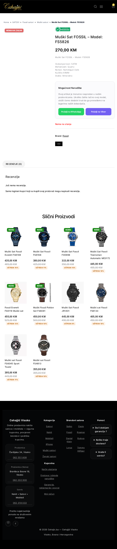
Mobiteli (49, 438)
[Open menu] (101, 6)
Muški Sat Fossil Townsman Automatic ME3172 (100, 254)
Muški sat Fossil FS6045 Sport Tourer (13, 363)
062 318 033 (20, 503)
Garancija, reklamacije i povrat (49, 486)
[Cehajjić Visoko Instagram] (8, 523)
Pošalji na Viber (98, 111)
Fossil (66, 136)
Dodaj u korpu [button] (15, 276)
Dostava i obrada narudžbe (49, 477)
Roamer (81, 432)
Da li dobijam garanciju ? (102, 429)
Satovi (49, 426)
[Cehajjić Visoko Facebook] (15, 523)
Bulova (80, 438)
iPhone (49, 444)
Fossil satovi (28, 22)
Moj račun (49, 494)
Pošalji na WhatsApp (71, 111)
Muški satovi (42, 22)
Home (6, 22)
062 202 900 (20, 480)
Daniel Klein (69, 440)
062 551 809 (20, 457)
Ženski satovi (49, 456)
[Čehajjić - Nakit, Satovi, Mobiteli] (13, 6)
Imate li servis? (101, 454)
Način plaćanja (49, 469)
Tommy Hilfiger (81, 449)
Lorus (69, 447)
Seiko (69, 426)
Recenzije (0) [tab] (14, 164)
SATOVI (15, 22)
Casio (81, 426)
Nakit (49, 432)
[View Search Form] (95, 6)
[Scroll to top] (112, 544)
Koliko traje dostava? (102, 442)
